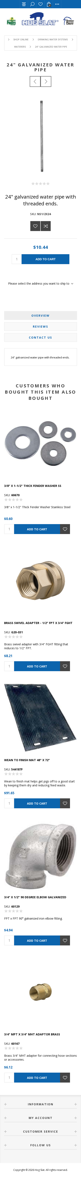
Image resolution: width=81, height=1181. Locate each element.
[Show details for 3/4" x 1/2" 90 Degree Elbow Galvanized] (40, 855)
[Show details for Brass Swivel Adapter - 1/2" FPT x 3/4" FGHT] (40, 580)
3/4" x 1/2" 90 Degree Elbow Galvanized (35, 897)
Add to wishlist (35, 226)
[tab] (40, 315)
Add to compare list (46, 226)
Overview (40, 315)
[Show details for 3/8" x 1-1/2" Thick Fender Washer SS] (40, 443)
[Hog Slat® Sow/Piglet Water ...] (35, 81)
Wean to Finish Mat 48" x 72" (27, 760)
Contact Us (40, 337)
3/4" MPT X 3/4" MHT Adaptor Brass (32, 1034)
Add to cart (46, 259)
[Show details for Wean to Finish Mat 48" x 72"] (40, 718)
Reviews (40, 326)
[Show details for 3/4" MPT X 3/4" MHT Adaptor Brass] (40, 992)
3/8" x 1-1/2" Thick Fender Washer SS (32, 486)
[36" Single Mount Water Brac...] (45, 81)
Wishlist (40, 4)
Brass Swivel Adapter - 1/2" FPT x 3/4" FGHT (38, 623)
